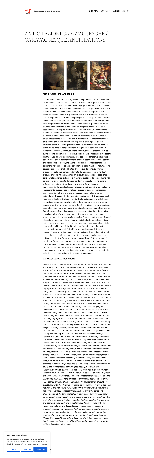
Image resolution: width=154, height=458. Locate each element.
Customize (13, 449)
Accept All (41, 449)
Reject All (27, 449)
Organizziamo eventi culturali (47, 11)
